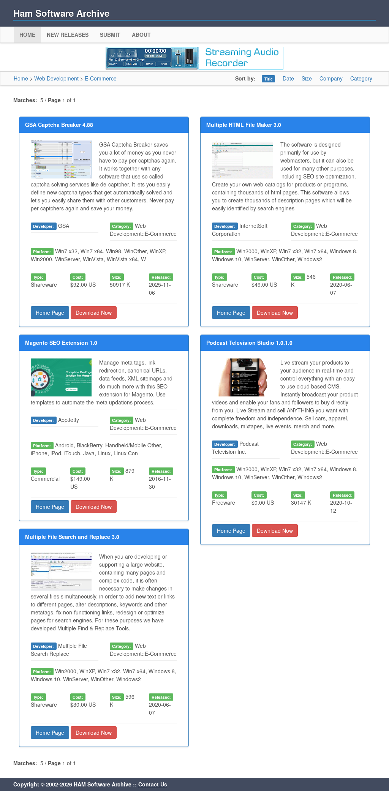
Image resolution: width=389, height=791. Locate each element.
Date (288, 78)
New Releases (68, 34)
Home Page (50, 312)
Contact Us (152, 784)
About (141, 34)
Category (361, 78)
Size (307, 78)
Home (27, 34)
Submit (110, 34)
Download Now (94, 312)
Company (331, 78)
